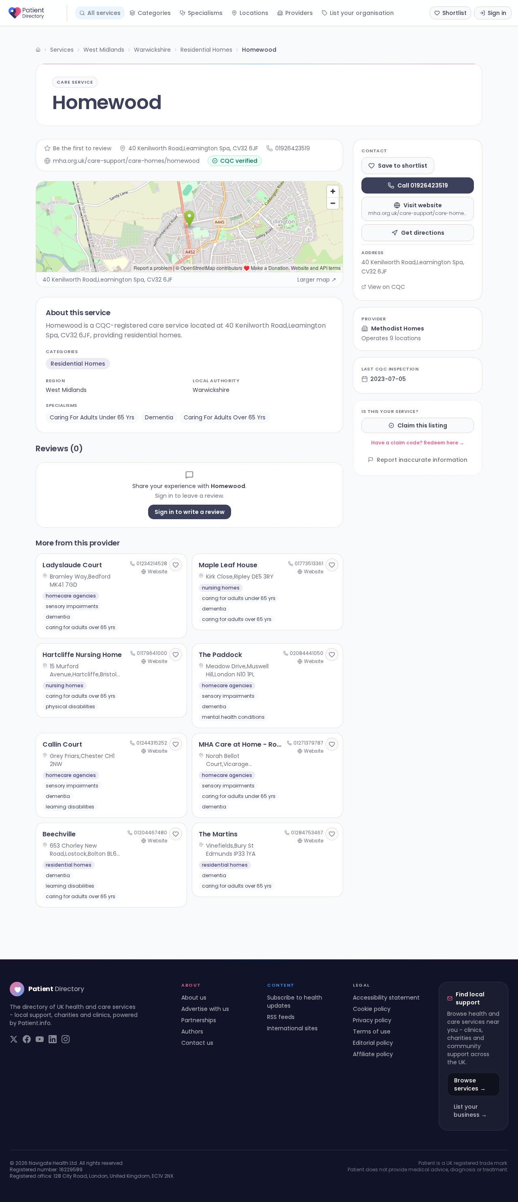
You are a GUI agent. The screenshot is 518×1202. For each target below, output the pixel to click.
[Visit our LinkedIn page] (53, 1039)
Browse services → (470, 1084)
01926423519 (292, 148)
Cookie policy (372, 1009)
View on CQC (386, 287)
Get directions (422, 233)
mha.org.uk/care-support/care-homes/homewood (126, 161)
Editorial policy (373, 1043)
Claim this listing (422, 425)
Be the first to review (82, 148)
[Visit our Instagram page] (66, 1039)
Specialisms (205, 13)
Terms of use (372, 1031)
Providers (299, 13)
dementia (159, 417)
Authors (192, 1031)
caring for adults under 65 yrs (92, 417)
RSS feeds (281, 1017)
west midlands (66, 390)
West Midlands (103, 50)
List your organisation (362, 13)
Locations (254, 13)
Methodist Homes (397, 328)
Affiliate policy (373, 1054)
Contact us (197, 1043)
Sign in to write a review (190, 512)
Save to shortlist (402, 166)
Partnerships (198, 1020)
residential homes (78, 364)
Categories (154, 13)
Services (62, 50)
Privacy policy (372, 1020)
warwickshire (211, 390)
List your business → (470, 1111)
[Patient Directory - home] (36, 13)
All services (104, 13)
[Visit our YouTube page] (40, 1039)
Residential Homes (206, 50)
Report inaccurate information (422, 460)
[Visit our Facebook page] (27, 1039)
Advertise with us (205, 1009)
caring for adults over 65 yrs (224, 417)
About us (193, 998)
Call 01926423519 (422, 185)
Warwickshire (152, 50)
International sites (292, 1028)
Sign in (497, 13)
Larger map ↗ (316, 280)
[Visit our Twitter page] (14, 1039)
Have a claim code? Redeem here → (417, 442)
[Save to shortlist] (175, 564)
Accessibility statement (386, 998)
